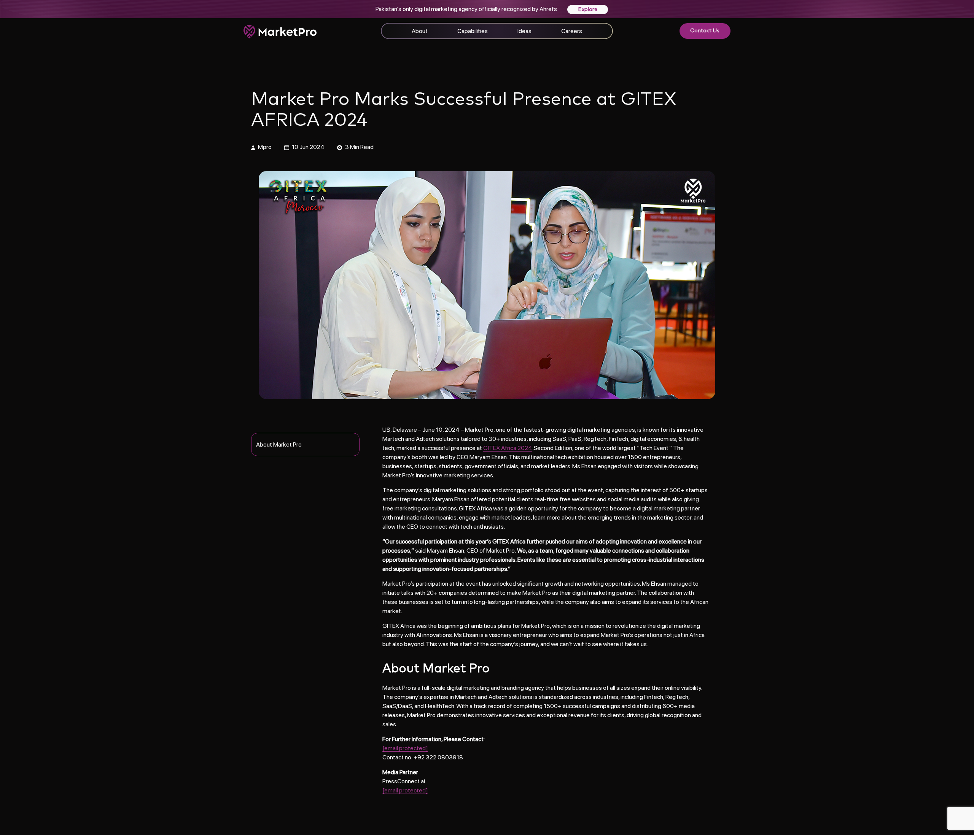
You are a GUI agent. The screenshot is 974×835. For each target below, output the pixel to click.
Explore (587, 9)
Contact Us (704, 30)
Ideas (524, 31)
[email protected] (405, 748)
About (420, 31)
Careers (571, 31)
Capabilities (472, 31)
